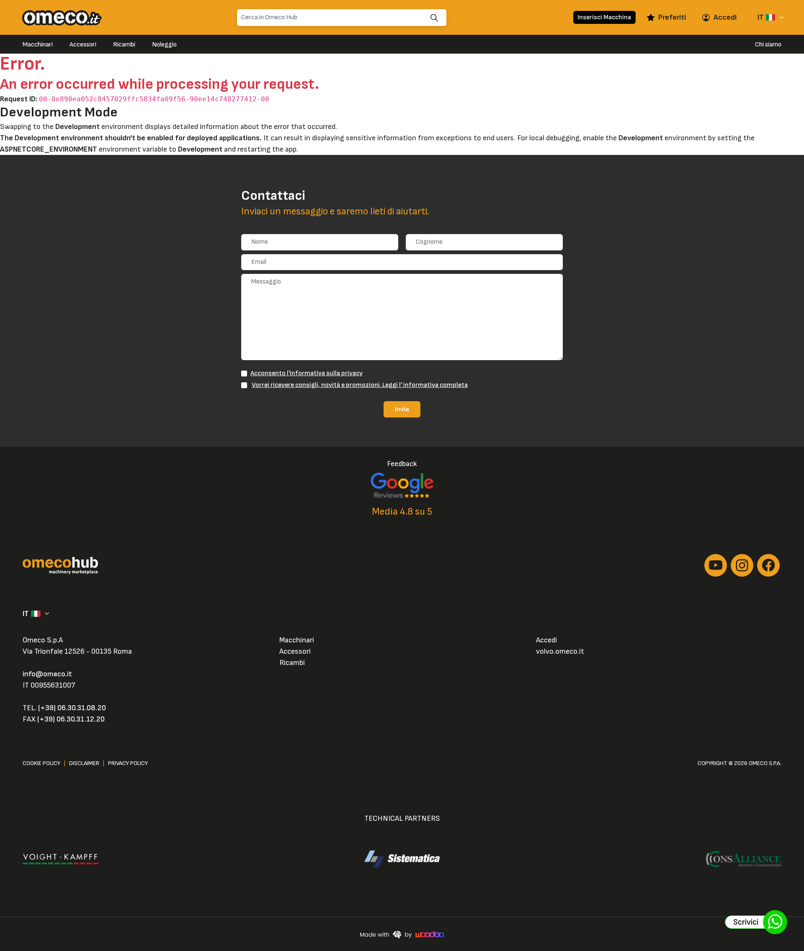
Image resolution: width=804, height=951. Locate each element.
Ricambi (124, 45)
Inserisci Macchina (604, 17)
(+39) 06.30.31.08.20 (72, 708)
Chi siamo (768, 45)
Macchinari (38, 45)
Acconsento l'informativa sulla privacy (306, 373)
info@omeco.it (47, 674)
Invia (402, 409)
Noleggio (164, 45)
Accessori (83, 45)
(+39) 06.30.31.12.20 (71, 719)
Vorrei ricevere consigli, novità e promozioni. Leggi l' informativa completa (360, 385)
